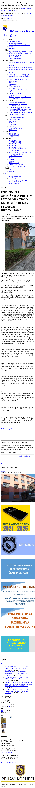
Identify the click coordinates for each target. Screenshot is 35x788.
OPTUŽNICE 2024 (15, 144)
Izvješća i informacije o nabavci (18, 180)
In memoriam (13, 95)
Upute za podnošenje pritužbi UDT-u (20, 97)
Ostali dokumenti (14, 163)
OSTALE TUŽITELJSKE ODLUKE (20, 152)
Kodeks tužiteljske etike (16, 43)
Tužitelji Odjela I (14, 135)
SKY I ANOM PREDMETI (17, 98)
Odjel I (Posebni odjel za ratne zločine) (20, 52)
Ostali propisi (13, 130)
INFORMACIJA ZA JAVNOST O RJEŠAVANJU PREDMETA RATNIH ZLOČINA (17, 673)
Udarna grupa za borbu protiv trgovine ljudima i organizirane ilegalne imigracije (21, 68)
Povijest (11, 46)
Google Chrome (6, 10)
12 (6, 709)
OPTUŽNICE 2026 (15, 140)
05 (6, 706)
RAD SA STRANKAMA (9, 762)
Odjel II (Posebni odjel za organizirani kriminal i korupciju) (20, 54)
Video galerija (13, 83)
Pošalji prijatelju (29, 456)
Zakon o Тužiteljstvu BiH (16, 117)
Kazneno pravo (13, 121)
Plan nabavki (13, 178)
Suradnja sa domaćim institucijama (19, 107)
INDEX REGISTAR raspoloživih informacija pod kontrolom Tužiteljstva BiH (20, 76)
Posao (10, 170)
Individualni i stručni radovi (17, 154)
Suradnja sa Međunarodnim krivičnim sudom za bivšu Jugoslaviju (20, 113)
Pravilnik (11, 161)
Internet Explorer (25, 8)
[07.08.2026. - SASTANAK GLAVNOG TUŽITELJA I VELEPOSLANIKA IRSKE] (3, 733)
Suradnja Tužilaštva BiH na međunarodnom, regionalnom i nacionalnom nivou (18, 103)
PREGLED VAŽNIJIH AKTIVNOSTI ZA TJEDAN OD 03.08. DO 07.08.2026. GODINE (18, 691)
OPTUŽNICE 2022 (15, 147)
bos (5, 18)
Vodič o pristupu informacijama (18, 79)
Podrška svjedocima (15, 58)
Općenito (11, 72)
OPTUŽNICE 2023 (15, 145)
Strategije (11, 159)
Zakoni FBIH (13, 124)
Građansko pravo (14, 123)
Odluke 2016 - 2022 (15, 183)
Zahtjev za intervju (14, 86)
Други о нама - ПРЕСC (16, 85)
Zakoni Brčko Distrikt (15, 128)
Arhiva (3, 463)
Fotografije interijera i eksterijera (18, 90)
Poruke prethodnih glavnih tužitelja (19, 45)
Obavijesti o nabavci (15, 177)
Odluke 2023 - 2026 (15, 182)
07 (9, 706)
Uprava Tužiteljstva (15, 57)
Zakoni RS (12, 126)
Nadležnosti (12, 48)
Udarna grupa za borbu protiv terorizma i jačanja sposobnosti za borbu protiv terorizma (21, 63)
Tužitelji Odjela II (14, 137)
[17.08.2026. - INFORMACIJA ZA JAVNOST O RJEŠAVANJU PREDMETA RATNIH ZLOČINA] (3, 722)
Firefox (15, 10)
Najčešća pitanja (14, 81)
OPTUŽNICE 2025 (15, 142)
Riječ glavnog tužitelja (15, 41)
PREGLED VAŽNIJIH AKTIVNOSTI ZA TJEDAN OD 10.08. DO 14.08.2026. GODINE (18, 678)
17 (2, 711)
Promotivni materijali (15, 93)
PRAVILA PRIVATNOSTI (17, 166)
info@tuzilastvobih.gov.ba (9, 752)
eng (11, 18)
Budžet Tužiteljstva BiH (16, 164)
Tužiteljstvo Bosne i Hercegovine (17, 33)
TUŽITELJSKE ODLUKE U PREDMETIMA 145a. (18, 149)
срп (8, 18)
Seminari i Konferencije (16, 156)
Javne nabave (9, 175)
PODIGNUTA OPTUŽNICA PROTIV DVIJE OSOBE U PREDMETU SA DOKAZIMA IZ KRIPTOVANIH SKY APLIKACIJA (19, 684)
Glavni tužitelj (13, 133)
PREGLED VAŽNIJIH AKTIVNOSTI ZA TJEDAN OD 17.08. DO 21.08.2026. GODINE (18, 668)
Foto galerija (12, 88)
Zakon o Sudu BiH (14, 119)
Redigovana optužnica (7, 429)
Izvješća (11, 157)
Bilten (10, 91)
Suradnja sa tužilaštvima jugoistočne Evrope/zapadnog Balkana (20, 110)
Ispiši (20, 456)
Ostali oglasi (12, 171)
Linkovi (7, 173)
